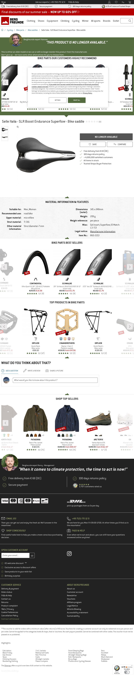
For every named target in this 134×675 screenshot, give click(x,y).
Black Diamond (107, 657)
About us (71, 588)
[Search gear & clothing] (127, 20)
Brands (106, 20)
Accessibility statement (77, 612)
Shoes (41, 20)
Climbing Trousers (9, 659)
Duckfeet (104, 653)
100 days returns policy (82, 6)
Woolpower (105, 659)
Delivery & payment (10, 588)
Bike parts (20, 30)
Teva (102, 650)
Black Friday (7, 653)
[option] (46, 155)
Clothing (31, 20)
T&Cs (3, 609)
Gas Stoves (7, 655)
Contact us (6, 599)
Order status (6, 592)
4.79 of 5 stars (117, 6)
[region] (68, 87)
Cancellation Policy (9, 615)
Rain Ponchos (40, 655)
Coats (37, 657)
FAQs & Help (6, 595)
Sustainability (73, 616)
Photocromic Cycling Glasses (79, 661)
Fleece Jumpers (41, 661)
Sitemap (7, 665)
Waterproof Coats (42, 653)
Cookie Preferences (9, 612)
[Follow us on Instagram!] (71, 554)
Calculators (7, 650)
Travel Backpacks (75, 653)
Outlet (116, 20)
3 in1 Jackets (40, 650)
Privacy (10, 609)
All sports (95, 20)
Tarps (5, 657)
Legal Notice (72, 605)
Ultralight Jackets (42, 659)
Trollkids (104, 661)
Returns (4, 602)
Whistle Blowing (74, 609)
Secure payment (45, 6)
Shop (3, 2)
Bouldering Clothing (10, 661)
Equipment (52, 20)
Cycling (75, 20)
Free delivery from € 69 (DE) (17, 6)
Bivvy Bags (72, 659)
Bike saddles (33, 30)
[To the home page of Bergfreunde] (13, 20)
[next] (128, 82)
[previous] (5, 82)
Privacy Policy (87, 93)
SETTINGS (57, 100)
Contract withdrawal (10, 619)
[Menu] (131, 666)
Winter (85, 20)
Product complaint (9, 605)
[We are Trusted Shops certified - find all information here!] (75, 485)
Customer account (75, 592)
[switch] (127, 672)
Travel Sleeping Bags (76, 650)
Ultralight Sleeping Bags (77, 655)
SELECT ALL (76, 100)
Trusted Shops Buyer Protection (97, 163)
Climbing (65, 20)
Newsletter (72, 595)
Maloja (103, 655)
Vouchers (71, 599)
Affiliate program (74, 602)
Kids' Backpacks (74, 657)
